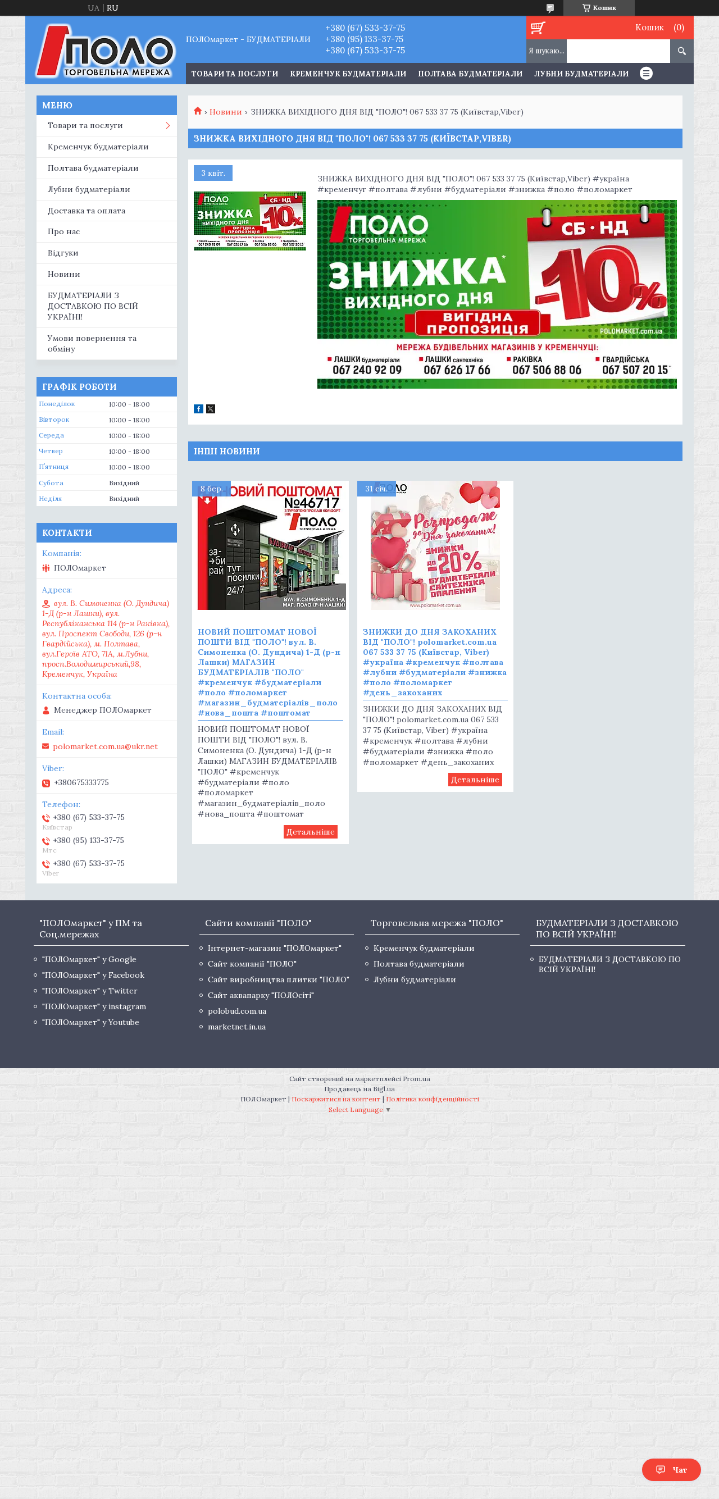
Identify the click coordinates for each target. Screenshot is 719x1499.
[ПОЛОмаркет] (105, 50)
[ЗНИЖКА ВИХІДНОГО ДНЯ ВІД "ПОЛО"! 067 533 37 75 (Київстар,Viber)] (250, 221)
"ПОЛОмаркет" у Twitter (90, 991)
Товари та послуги (85, 125)
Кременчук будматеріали (348, 74)
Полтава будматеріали (470, 74)
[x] (210, 410)
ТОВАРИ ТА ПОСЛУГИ (235, 74)
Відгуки (63, 253)
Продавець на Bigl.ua (359, 1089)
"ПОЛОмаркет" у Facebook (93, 975)
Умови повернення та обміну (92, 343)
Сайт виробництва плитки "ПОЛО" (278, 979)
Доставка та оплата (86, 211)
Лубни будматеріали (581, 74)
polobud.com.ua (237, 1011)
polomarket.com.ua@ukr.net (105, 746)
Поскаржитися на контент (336, 1099)
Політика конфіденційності (432, 1099)
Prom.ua (416, 1078)
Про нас (64, 231)
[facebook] (198, 410)
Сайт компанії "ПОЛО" (252, 964)
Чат (680, 1470)
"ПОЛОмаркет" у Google (89, 959)
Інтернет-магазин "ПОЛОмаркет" (275, 948)
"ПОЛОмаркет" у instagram (94, 1006)
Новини (226, 112)
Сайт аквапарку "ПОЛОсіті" (261, 995)
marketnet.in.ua (237, 1027)
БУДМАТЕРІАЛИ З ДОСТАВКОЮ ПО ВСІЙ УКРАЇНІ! (93, 306)
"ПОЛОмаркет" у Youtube (90, 1022)
